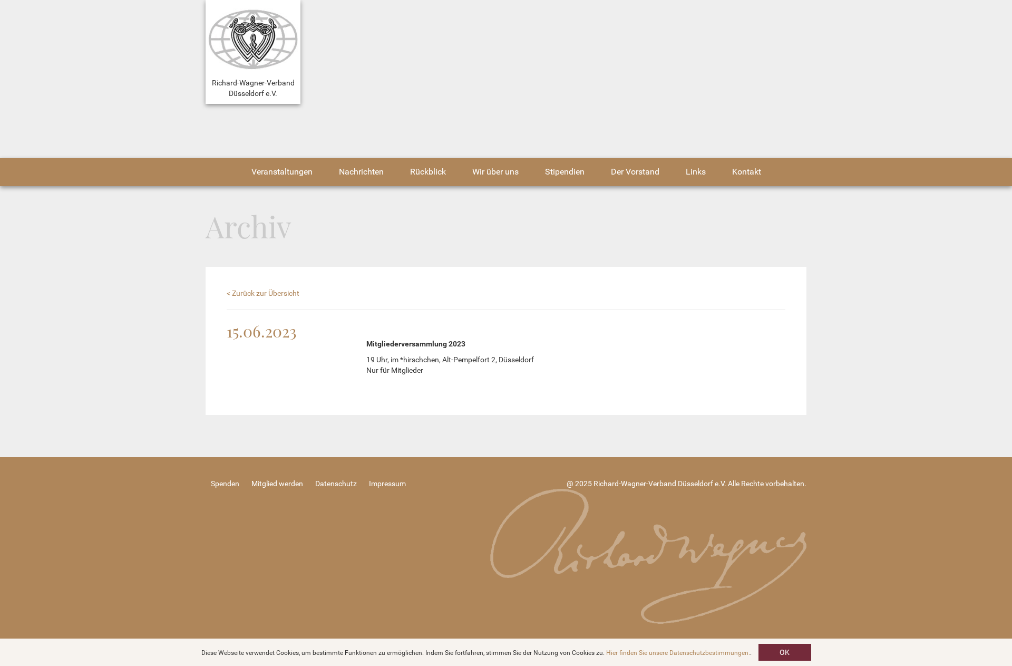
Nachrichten (361, 172)
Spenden (225, 483)
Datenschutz (336, 483)
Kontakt (746, 172)
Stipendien (565, 172)
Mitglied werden (277, 483)
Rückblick (428, 172)
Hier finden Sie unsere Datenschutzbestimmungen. (678, 653)
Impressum (387, 483)
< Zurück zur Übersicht (263, 293)
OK (785, 652)
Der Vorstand (635, 172)
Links (696, 172)
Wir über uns (495, 172)
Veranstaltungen (282, 172)
